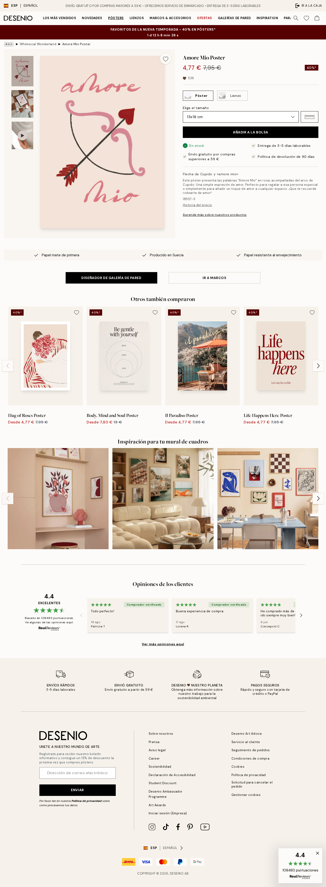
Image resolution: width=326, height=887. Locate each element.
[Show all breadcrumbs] (9, 44)
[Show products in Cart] (317, 18)
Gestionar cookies (246, 795)
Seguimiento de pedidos (250, 750)
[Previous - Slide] (7, 366)
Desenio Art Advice (246, 734)
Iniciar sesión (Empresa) (168, 813)
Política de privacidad (87, 801)
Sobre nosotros (161, 734)
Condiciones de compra (250, 758)
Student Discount (163, 783)
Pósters (116, 18)
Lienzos (137, 18)
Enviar (77, 790)
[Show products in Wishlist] (306, 18)
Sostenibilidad (160, 767)
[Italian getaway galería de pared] (162, 498)
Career (154, 758)
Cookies (238, 767)
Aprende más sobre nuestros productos (215, 215)
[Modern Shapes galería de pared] (267, 498)
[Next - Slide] (318, 366)
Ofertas (204, 18)
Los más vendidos (59, 18)
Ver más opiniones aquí (163, 644)
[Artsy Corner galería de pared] (58, 498)
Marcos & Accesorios (170, 18)
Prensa (154, 742)
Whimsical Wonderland (38, 44)
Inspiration (267, 18)
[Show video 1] (22, 135)
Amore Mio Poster (76, 44)
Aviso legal (157, 750)
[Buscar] (296, 18)
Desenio (177, 873)
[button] (309, 117)
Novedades (92, 18)
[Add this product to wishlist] (165, 58)
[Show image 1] (22, 71)
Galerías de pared (234, 18)
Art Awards (157, 805)
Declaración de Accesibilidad (172, 775)
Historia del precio (197, 205)
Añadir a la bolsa (250, 132)
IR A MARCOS (214, 278)
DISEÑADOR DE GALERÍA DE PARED (111, 278)
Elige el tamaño (196, 108)
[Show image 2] (22, 104)
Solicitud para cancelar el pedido (252, 784)
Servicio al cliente (245, 742)
